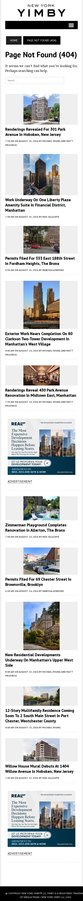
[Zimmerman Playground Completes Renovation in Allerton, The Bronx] (41, 518)
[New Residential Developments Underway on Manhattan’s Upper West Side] (41, 647)
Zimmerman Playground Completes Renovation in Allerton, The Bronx (35, 527)
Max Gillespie (50, 216)
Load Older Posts (41, 872)
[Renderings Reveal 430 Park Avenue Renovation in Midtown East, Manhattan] (41, 383)
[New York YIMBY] (41, 10)
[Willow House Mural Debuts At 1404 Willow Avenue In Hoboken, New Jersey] (41, 759)
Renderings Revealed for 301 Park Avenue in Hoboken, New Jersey (35, 132)
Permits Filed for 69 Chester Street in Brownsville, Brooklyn (38, 582)
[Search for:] (34, 80)
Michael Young (51, 727)
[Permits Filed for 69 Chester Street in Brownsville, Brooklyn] (41, 572)
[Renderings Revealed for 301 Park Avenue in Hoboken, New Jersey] (41, 122)
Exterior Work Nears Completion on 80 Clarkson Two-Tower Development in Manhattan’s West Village (39, 339)
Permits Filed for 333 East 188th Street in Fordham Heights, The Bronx (40, 261)
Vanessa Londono (53, 270)
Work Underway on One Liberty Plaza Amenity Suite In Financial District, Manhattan (38, 205)
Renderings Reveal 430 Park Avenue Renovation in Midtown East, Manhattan (40, 392)
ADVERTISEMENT (20, 481)
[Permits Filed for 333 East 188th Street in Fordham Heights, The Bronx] (41, 251)
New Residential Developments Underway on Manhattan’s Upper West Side (39, 660)
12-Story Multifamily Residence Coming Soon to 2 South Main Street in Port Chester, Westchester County (39, 716)
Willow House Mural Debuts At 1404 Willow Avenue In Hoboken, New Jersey (39, 769)
